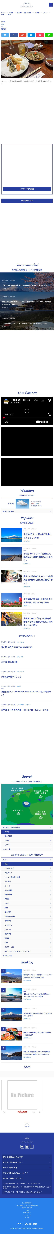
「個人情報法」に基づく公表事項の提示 (27, 1205)
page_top (27, 1124)
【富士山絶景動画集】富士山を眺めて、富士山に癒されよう (21, 1183)
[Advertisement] (27, 114)
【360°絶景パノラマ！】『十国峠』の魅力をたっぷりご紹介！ (22, 1192)
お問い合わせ (27, 1212)
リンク (27, 1217)
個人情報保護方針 (27, 1203)
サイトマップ (27, 1215)
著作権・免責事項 (27, 1207)
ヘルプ (27, 1210)
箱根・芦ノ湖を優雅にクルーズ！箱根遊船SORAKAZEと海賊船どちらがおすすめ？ (27, 1187)
